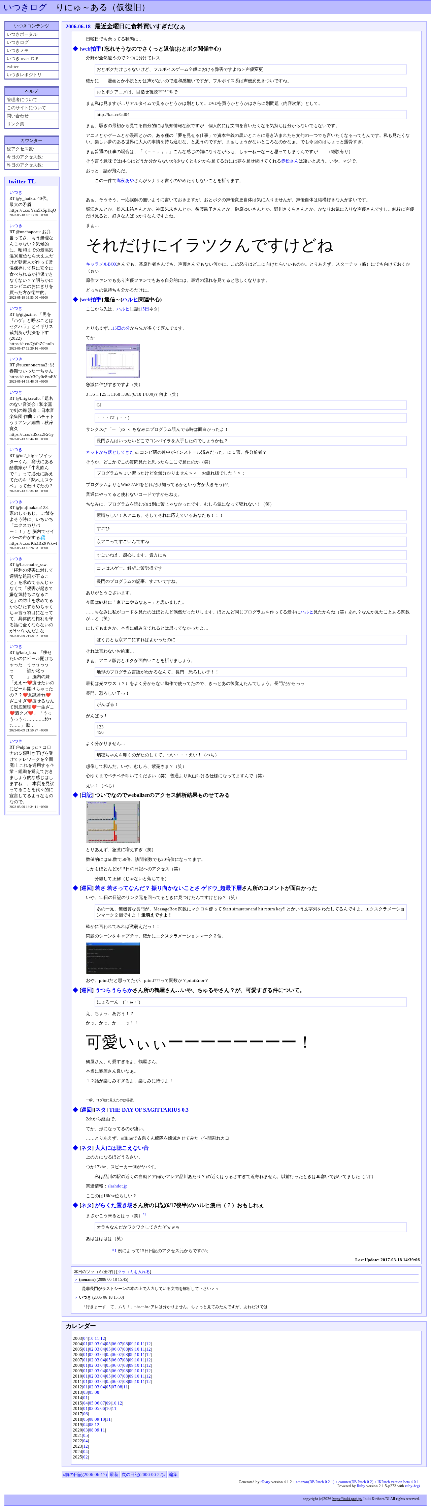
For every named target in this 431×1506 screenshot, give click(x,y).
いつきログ (25, 7)
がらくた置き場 (114, 1205)
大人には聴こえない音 (122, 1148)
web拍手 (91, 49)
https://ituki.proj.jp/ (347, 1499)
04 (85, 1338)
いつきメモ (18, 50)
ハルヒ (130, 299)
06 (114, 1343)
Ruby (361, 1486)
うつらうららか (114, 990)
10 (91, 1338)
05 (108, 1343)
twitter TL (22, 181)
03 (97, 1343)
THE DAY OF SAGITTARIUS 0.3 (149, 1110)
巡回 (86, 888)
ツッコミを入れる (134, 1272)
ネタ (100, 1110)
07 (120, 1343)
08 (125, 1343)
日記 (86, 795)
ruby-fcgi (412, 1486)
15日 (144, 308)
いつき (16, 192)
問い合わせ (18, 115)
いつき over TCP (22, 58)
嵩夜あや (125, 180)
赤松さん (290, 160)
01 (85, 1343)
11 (97, 1338)
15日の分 (121, 328)
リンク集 (15, 123)
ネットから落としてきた (110, 452)
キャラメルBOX (101, 264)
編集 (173, 1474)
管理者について (22, 99)
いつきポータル (22, 34)
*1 (144, 1214)
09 (131, 1343)
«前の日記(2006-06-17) (85, 1474)
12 (102, 1338)
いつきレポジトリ (24, 74)
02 (91, 1343)
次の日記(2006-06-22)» (144, 1474)
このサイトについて (26, 107)
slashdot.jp (118, 1185)
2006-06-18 (78, 26)
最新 (114, 1474)
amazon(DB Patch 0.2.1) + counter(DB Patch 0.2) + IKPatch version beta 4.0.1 (357, 1482)
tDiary (265, 1482)
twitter (13, 66)
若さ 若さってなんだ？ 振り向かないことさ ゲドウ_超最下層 (168, 888)
